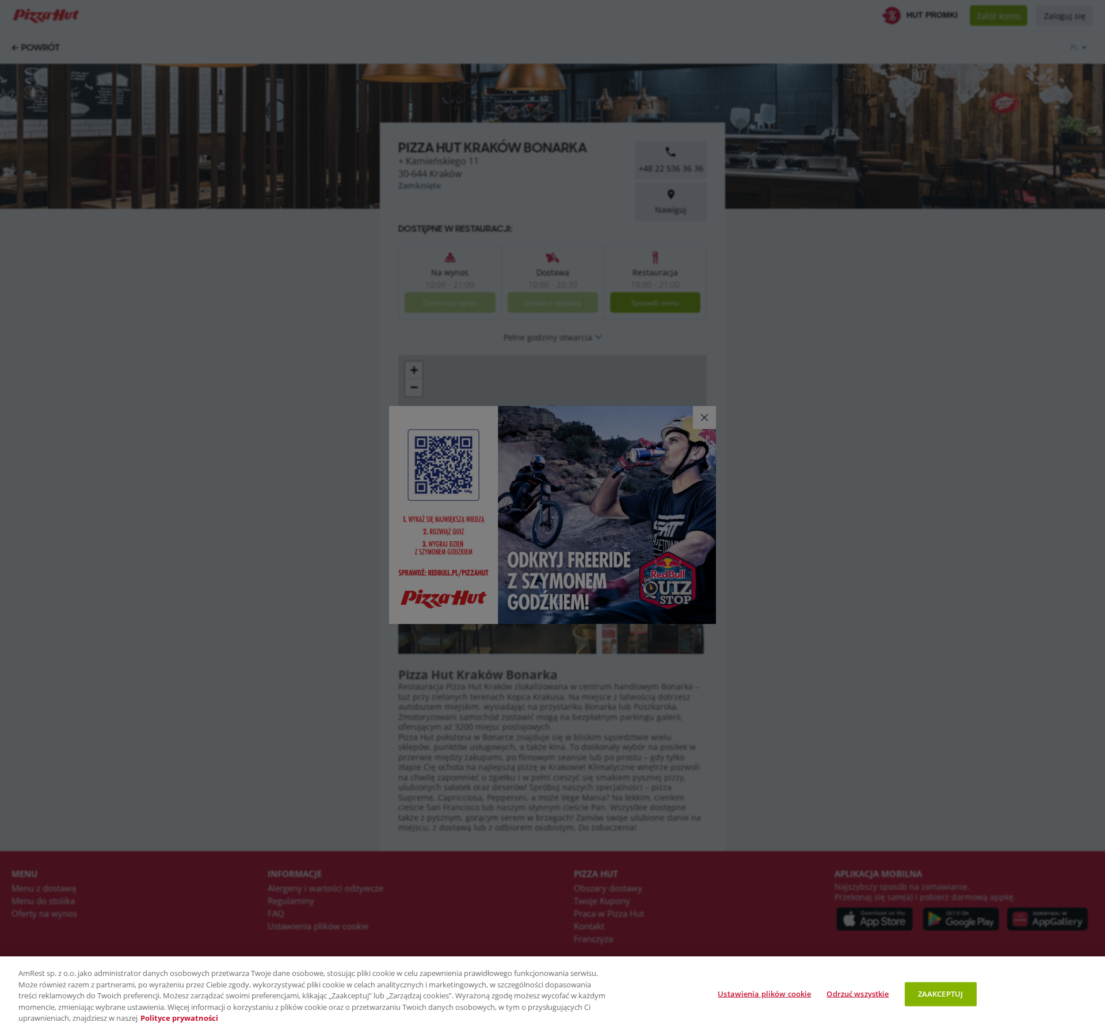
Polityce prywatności (179, 1018)
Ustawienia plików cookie (764, 994)
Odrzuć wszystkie (857, 994)
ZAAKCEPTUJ (940, 994)
